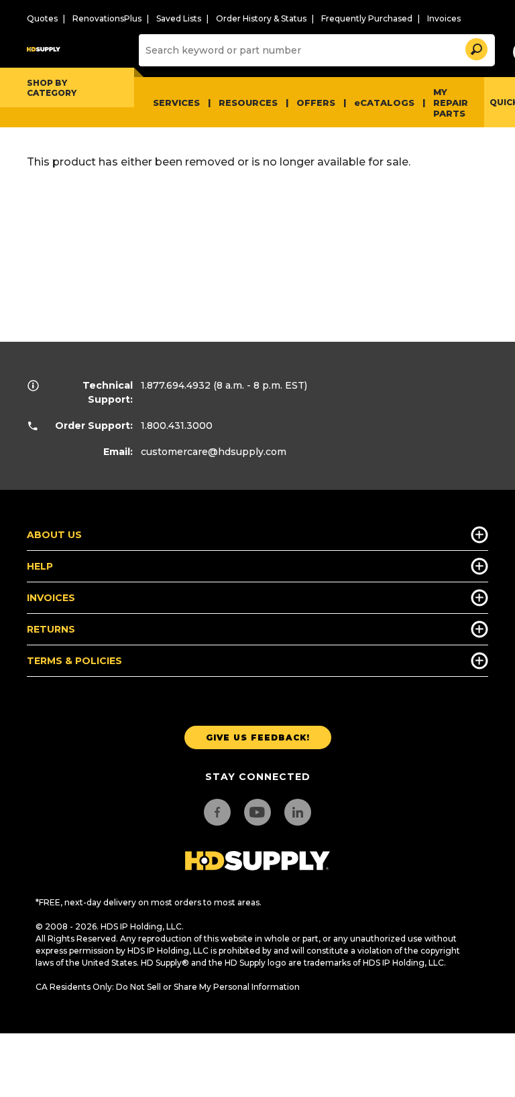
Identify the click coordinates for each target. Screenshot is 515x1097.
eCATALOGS (384, 102)
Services (176, 102)
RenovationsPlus (106, 18)
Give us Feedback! (258, 737)
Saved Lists (178, 18)
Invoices (444, 18)
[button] (475, 47)
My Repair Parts (450, 102)
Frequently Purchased (366, 18)
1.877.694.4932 (176, 385)
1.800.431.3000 (177, 426)
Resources (248, 102)
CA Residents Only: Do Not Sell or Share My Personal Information (168, 987)
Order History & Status (261, 18)
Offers (315, 102)
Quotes (42, 18)
